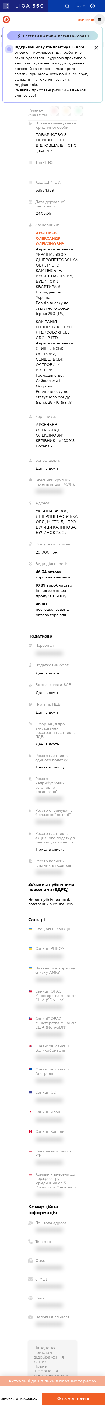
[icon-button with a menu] (99, 19)
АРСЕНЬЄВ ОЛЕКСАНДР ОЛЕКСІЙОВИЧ (50, 238)
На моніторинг (75, 1399)
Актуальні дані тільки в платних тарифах (52, 1381)
